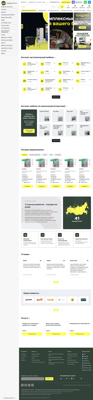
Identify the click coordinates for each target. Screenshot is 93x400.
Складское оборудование (72, 362)
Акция (51, 154)
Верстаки (69, 358)
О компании (24, 351)
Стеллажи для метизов (72, 356)
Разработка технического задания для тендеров (30, 324)
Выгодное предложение (35, 154)
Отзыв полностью (27, 274)
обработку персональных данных (66, 391)
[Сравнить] (32, 162)
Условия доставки (35, 354)
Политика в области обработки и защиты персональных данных (77, 385)
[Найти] (62, 6)
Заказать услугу (32, 333)
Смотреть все (56, 97)
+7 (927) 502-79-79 (54, 2)
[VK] (29, 385)
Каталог (69, 351)
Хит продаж (57, 154)
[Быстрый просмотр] (32, 164)
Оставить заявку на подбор (29, 131)
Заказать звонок (66, 2)
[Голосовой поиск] (58, 6)
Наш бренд (24, 154)
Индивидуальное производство (80, 323)
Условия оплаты (35, 356)
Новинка (45, 154)
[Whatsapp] (85, 2)
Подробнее (82, 27)
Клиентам (34, 351)
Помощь (33, 358)
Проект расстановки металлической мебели (53, 324)
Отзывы (23, 358)
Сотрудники (23, 356)
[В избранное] (32, 160)
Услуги (50, 351)
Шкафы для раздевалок (72, 354)
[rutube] (32, 385)
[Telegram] (89, 2)
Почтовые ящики (71, 364)
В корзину (27, 186)
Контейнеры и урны (71, 360)
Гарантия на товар (36, 360)
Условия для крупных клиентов (38, 362)
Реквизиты (23, 360)
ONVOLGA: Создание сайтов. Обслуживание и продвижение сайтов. (35, 397)
